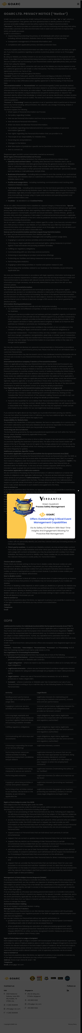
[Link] (41, 516)
